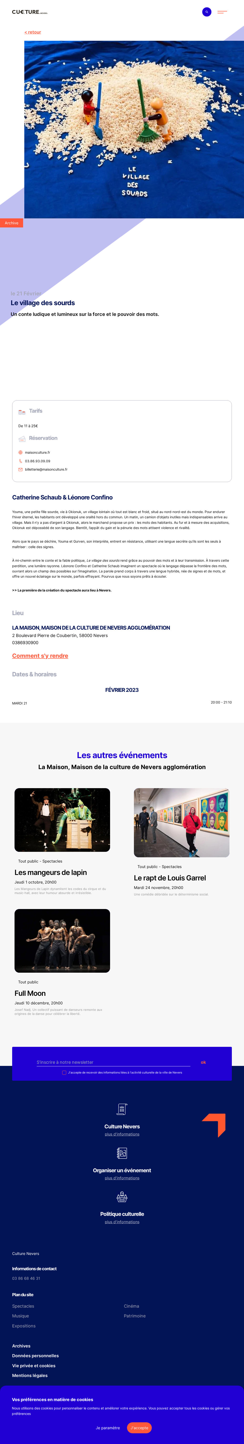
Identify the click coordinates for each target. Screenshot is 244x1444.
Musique (20, 1315)
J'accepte (139, 1427)
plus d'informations (122, 1134)
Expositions (24, 1325)
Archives (21, 1345)
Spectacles (23, 1306)
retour (34, 32)
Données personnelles (35, 1355)
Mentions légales (30, 1375)
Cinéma (131, 1306)
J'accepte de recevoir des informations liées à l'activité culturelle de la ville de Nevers (124, 1072)
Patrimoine (135, 1315)
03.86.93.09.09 (37, 461)
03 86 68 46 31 (26, 1278)
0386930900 (25, 642)
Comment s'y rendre (40, 656)
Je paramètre (108, 1427)
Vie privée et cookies (34, 1365)
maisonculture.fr (37, 452)
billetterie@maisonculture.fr (46, 470)
